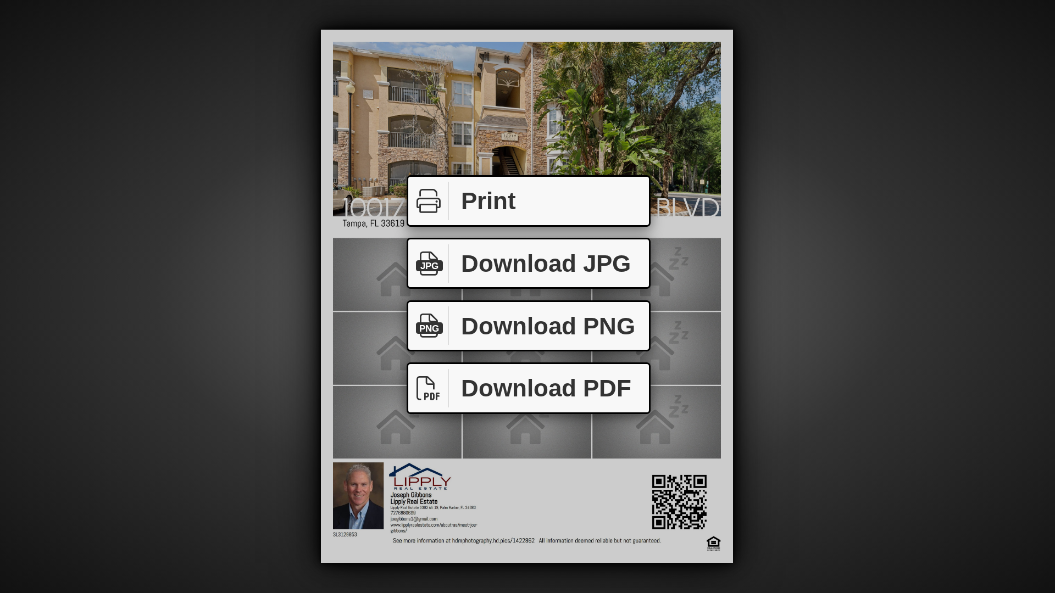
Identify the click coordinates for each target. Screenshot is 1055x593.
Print (488, 200)
